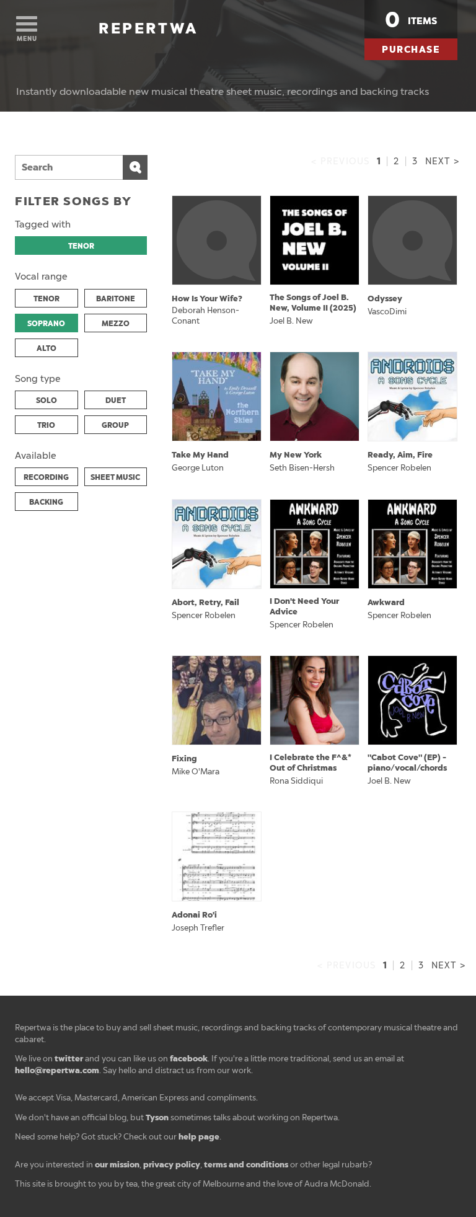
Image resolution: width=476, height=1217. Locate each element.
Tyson (157, 1117)
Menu (27, 39)
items (411, 20)
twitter (69, 1058)
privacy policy (171, 1164)
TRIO (46, 425)
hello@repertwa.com (57, 1070)
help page (198, 1136)
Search (135, 167)
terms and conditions (246, 1164)
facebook (189, 1058)
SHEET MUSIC (115, 477)
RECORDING (46, 477)
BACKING (46, 502)
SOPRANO (46, 324)
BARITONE (115, 299)
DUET (115, 400)
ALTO (46, 348)
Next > (442, 161)
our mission (117, 1164)
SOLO (46, 400)
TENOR (81, 246)
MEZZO (116, 324)
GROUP (115, 425)
